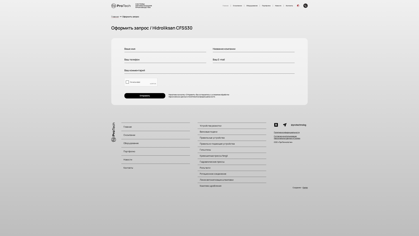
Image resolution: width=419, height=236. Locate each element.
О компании (237, 6)
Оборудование (252, 6)
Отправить (145, 96)
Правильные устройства (212, 137)
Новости (278, 6)
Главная (225, 6)
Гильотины (205, 149)
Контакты (289, 6)
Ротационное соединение (213, 173)
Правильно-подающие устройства (217, 143)
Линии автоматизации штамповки (216, 179)
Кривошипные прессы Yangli (214, 155)
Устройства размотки (210, 125)
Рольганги (205, 167)
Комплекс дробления (210, 185)
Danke (305, 187)
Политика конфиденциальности (287, 132)
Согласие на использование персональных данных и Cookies (287, 137)
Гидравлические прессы (212, 161)
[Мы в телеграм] (285, 125)
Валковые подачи (208, 131)
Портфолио (266, 6)
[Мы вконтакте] (276, 125)
